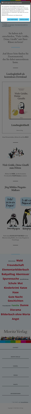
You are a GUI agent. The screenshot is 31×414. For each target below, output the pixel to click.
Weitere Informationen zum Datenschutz (12, 15)
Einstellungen (24, 19)
